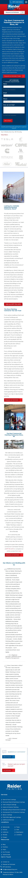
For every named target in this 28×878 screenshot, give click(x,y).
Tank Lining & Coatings (9, 804)
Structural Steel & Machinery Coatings (14, 802)
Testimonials (6, 854)
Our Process (6, 852)
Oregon (5, 837)
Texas (18, 827)
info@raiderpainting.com (10, 869)
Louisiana (19, 834)
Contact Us (6, 862)
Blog (4, 844)
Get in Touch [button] (7, 756)
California (5, 832)
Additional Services (8, 819)
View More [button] (4, 134)
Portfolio (5, 847)
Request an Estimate (12, 12)
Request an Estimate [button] (11, 400)
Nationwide (6, 827)
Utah (17, 829)
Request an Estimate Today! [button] (12, 76)
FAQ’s (4, 849)
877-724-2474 (10, 549)
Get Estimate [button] (7, 770)
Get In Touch (8, 120)
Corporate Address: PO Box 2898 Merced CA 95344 (12, 873)
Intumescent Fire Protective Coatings (14, 812)
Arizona (5, 829)
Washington (19, 832)
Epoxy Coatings (7, 814)
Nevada (5, 834)
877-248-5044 (18, 2)
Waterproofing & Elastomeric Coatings (14, 809)
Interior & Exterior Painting (10, 807)
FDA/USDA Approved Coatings (12, 817)
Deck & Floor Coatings (9, 799)
